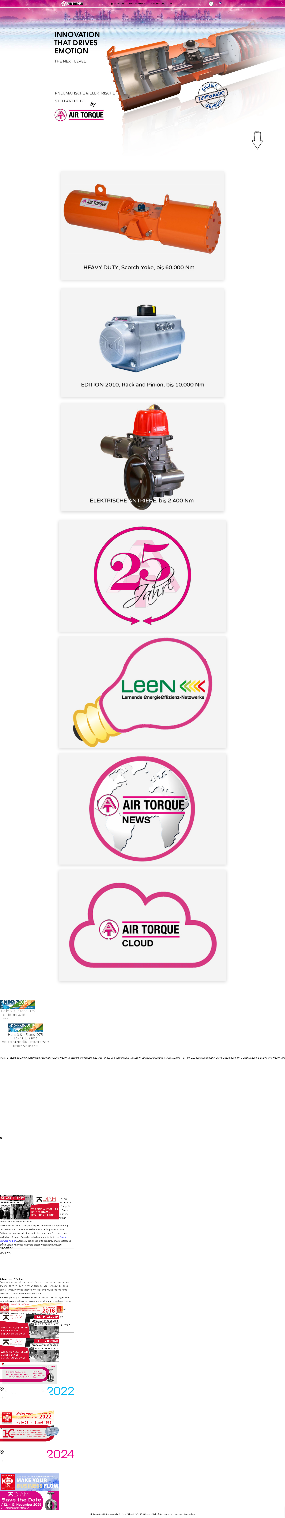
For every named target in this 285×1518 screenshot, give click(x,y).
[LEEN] (142, 692)
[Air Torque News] (142, 809)
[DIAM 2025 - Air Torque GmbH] (29, 1502)
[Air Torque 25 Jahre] (142, 575)
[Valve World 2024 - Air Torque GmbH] (29, 1482)
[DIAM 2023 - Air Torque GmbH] (29, 1433)
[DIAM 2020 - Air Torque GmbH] (29, 1350)
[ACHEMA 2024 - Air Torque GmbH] (37, 1454)
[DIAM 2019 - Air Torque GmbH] (29, 1325)
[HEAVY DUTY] (142, 225)
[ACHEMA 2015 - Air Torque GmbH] (17, 1004)
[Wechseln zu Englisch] (220, 3)
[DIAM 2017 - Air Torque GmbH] (29, 1207)
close (5, 1018)
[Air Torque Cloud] (142, 925)
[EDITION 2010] (142, 342)
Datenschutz (189, 1514)
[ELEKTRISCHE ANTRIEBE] (142, 457)
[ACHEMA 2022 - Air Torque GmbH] (37, 1391)
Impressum (178, 1514)
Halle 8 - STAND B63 (32, 1292)
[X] (142, 1207)
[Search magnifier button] (211, 3)
